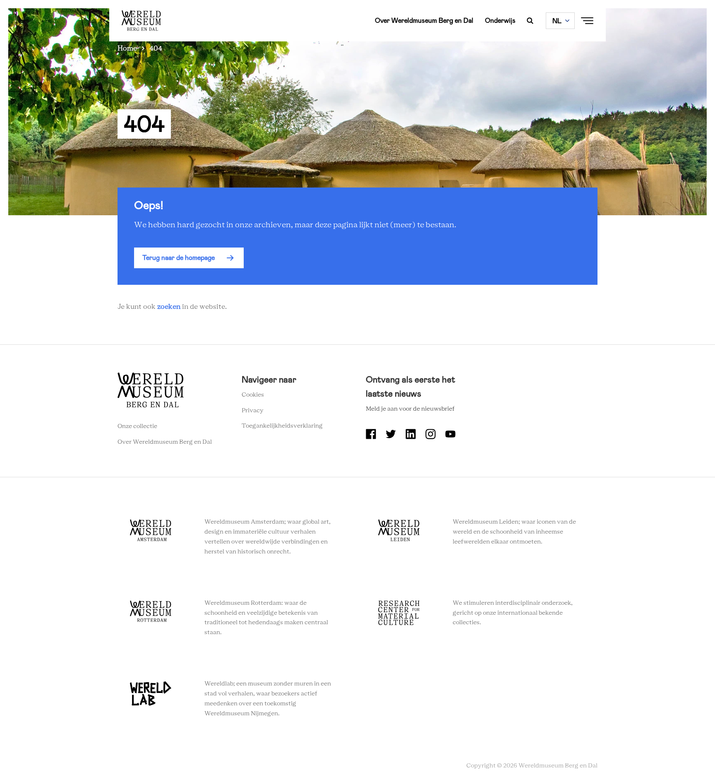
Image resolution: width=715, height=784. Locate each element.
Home (127, 48)
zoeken (168, 306)
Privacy (253, 411)
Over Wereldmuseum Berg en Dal (424, 20)
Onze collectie (137, 426)
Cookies (253, 395)
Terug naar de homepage (178, 257)
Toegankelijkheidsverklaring (282, 426)
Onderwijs (500, 20)
